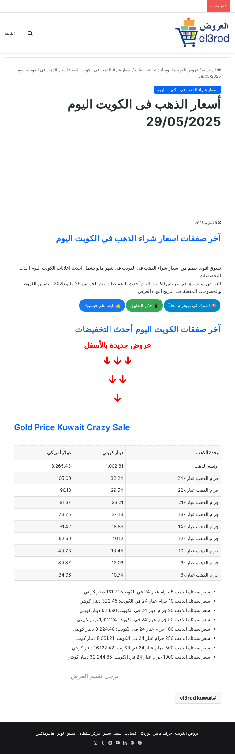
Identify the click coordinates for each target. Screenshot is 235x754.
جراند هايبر (163, 733)
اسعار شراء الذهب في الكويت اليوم (101, 69)
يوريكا (146, 733)
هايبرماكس (45, 733)
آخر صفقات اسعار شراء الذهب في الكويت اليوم (138, 238)
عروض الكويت (187, 733)
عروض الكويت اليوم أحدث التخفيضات (167, 69)
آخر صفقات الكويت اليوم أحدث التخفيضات (148, 329)
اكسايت (131, 733)
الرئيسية (209, 69)
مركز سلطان (89, 733)
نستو (71, 733)
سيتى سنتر (112, 733)
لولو (60, 733)
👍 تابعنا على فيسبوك (102, 305)
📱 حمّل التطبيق (144, 305)
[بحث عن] (30, 35)
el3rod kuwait (196, 698)
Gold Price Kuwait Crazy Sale (72, 427)
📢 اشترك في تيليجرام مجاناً (192, 305)
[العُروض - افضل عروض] (201, 32)
